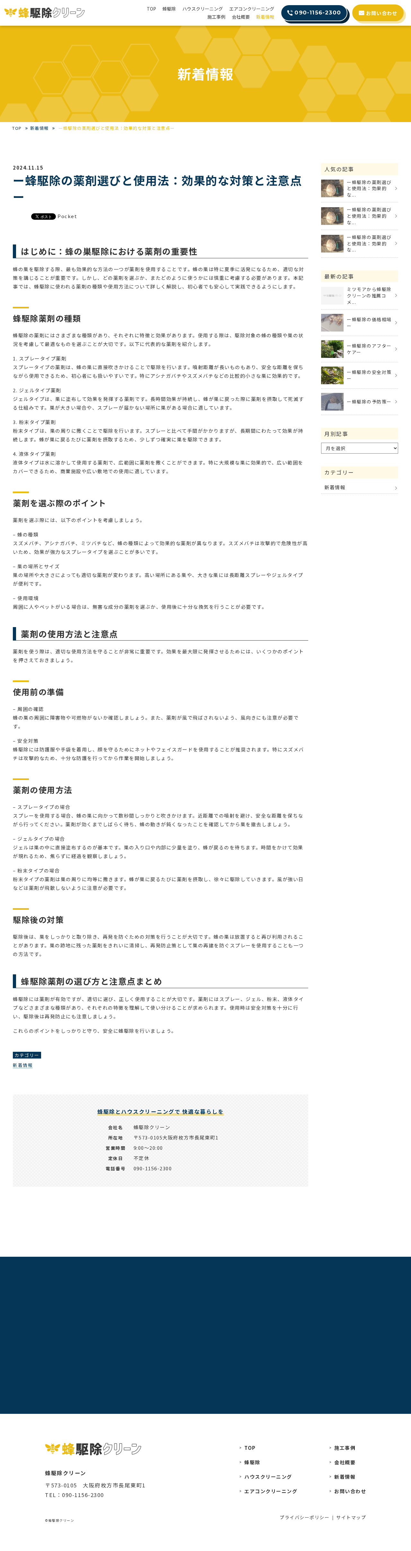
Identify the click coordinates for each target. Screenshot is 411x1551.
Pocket (67, 216)
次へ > (259, 1236)
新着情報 (23, 1065)
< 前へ (62, 1236)
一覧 (161, 1236)
